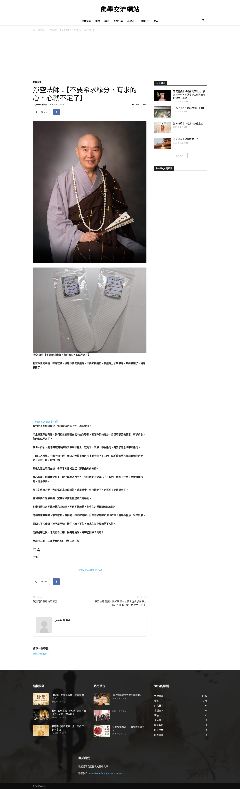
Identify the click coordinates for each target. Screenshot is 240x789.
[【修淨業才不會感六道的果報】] (162, 112)
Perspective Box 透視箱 (45, 421)
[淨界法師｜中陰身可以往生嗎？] (162, 127)
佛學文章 (42, 29)
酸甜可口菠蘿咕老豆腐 (45, 601)
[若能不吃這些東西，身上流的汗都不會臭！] (41, 730)
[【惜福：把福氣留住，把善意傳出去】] (41, 699)
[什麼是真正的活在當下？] (162, 143)
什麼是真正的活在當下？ (185, 139)
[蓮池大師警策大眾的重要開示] (102, 699)
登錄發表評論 (40, 654)
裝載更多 (180, 155)
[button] (203, 21)
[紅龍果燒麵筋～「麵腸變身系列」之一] (102, 731)
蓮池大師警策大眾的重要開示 (127, 695)
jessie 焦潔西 (41, 104)
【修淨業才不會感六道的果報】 (189, 108)
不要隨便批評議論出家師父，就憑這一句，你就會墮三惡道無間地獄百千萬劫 (189, 94)
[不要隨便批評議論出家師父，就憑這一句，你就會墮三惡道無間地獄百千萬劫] (162, 95)
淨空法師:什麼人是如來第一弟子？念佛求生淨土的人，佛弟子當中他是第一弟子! (120, 603)
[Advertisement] (120, 56)
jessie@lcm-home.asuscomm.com (107, 773)
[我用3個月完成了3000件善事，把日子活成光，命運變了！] (41, 714)
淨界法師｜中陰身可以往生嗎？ (189, 123)
